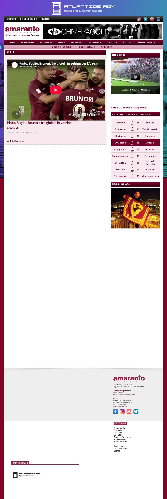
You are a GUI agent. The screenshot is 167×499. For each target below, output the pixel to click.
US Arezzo (118, 432)
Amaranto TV (46, 42)
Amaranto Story (120, 442)
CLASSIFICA (131, 114)
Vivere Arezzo (107, 47)
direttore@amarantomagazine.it (125, 394)
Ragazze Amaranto (146, 42)
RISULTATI (117, 114)
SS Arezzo (112, 42)
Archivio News (27, 42)
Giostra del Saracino (61, 47)
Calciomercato (94, 42)
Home (12, 42)
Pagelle (61, 42)
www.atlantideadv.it (120, 406)
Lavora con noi (120, 448)
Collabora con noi (28, 19)
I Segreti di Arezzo (86, 47)
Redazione (11, 19)
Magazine (127, 42)
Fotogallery (76, 42)
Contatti (44, 19)
